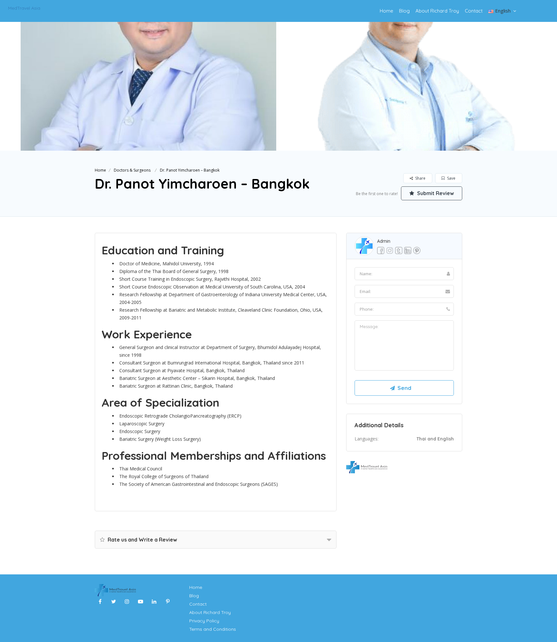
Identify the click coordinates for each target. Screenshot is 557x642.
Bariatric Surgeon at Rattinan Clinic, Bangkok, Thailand (176, 386)
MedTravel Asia (24, 8)
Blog (404, 11)
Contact (474, 11)
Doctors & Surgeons (132, 170)
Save (450, 178)
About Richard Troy (437, 11)
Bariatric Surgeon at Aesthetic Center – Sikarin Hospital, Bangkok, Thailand (197, 378)
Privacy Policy (204, 621)
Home (386, 11)
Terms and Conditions (212, 629)
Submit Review (435, 193)
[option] (147, 86)
